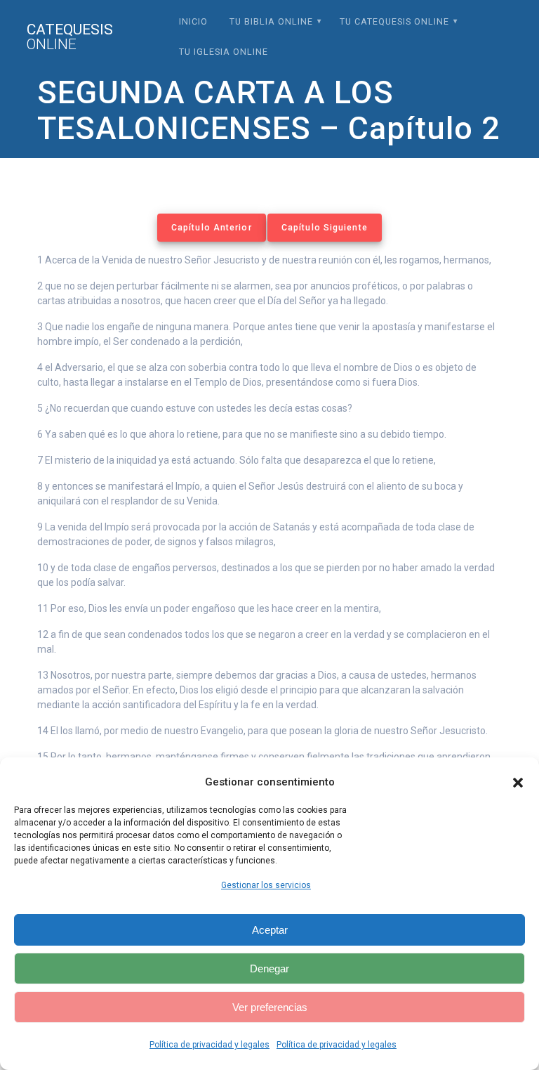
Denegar (269, 968)
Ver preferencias (269, 1007)
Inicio (193, 21)
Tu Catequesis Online (394, 21)
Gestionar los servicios (266, 885)
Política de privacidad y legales (209, 1045)
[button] (518, 783)
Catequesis (70, 37)
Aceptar (270, 930)
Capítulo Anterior (211, 228)
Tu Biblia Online (271, 21)
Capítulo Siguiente (324, 228)
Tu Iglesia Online (223, 51)
